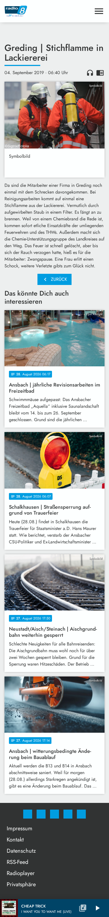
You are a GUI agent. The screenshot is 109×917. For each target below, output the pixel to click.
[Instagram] (41, 814)
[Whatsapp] (54, 814)
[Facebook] (27, 814)
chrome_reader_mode (100, 73)
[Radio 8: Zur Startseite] (47, 11)
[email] (81, 814)
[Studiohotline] (67, 814)
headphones (90, 73)
